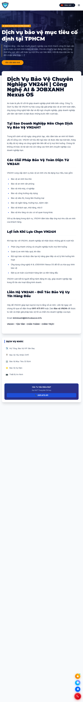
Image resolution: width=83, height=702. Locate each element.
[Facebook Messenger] (77, 682)
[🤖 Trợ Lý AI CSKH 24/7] (77, 676)
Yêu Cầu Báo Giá (12, 62)
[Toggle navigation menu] (79, 5)
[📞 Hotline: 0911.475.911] (78, 696)
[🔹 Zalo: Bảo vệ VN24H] (77, 689)
